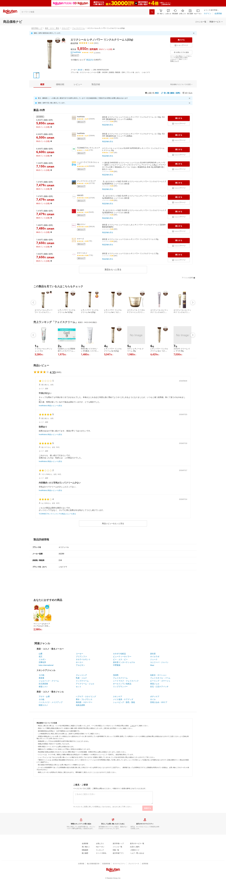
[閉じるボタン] (194, 33)
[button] (168, 12)
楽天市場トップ (36, 28)
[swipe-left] (33, 302)
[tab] (42, 84)
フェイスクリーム (78, 28)
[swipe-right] (193, 302)
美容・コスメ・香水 (52, 28)
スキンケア (66, 28)
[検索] (152, 12)
